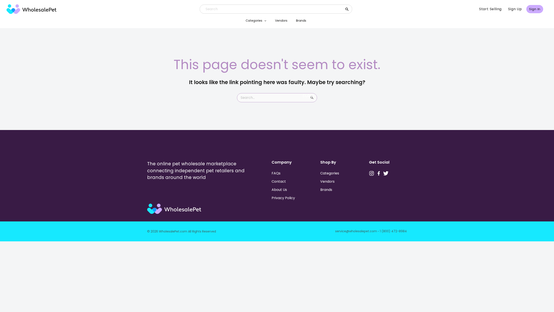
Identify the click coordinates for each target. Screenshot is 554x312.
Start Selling (490, 8)
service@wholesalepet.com (356, 231)
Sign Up (515, 8)
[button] (264, 20)
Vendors (281, 20)
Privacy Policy (283, 197)
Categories (254, 20)
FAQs (276, 173)
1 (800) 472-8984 (393, 231)
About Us (279, 189)
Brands (301, 20)
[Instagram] (371, 173)
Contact (279, 181)
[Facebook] (379, 173)
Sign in (534, 9)
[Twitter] (385, 173)
